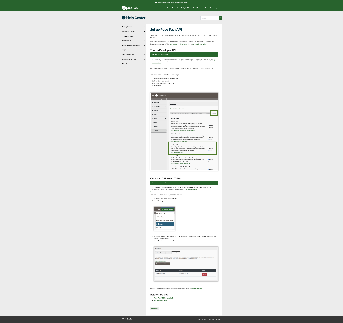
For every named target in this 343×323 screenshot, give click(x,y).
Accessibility (211, 319)
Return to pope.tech (216, 8)
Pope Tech (129, 319)
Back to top (154, 308)
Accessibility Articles (183, 8)
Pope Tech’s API (196, 288)
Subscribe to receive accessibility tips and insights (173, 2)
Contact (218, 319)
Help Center (135, 18)
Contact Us (170, 8)
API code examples (199, 44)
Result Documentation (200, 8)
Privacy (204, 319)
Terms (199, 319)
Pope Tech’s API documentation (179, 44)
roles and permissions (191, 189)
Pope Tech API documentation (164, 298)
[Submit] (220, 18)
